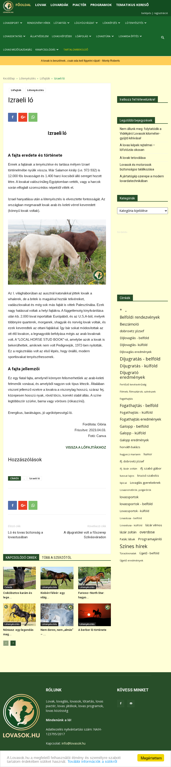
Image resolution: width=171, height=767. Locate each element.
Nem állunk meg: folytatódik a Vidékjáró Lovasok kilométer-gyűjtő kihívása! (140, 133)
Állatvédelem (39, 36)
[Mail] (130, 703)
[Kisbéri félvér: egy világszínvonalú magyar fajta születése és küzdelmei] (57, 578)
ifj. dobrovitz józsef (132, 461)
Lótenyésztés (134, 22)
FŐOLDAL (23, 4)
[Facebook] (120, 703)
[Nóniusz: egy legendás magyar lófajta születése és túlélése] (19, 614)
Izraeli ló (34, 478)
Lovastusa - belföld (131, 518)
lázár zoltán (128, 532)
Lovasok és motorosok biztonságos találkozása (137, 167)
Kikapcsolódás (45, 49)
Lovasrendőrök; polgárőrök (135, 490)
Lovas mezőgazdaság (17, 49)
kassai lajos (127, 475)
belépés (146, 13)
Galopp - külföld (133, 433)
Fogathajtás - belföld (139, 405)
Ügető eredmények (131, 560)
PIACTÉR (79, 4)
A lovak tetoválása (133, 158)
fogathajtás (126, 398)
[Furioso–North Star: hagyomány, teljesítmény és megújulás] (94, 578)
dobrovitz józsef (132, 331)
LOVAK (40, 4)
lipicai (123, 482)
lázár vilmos (153, 525)
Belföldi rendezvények (140, 317)
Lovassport (11, 22)
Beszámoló (129, 324)
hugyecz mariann (130, 454)
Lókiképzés (110, 22)
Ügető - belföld (149, 553)
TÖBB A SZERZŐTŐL (56, 557)
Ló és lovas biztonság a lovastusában (25, 534)
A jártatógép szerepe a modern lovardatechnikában (142, 178)
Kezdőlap (9, 78)
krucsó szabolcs (148, 476)
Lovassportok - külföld (134, 511)
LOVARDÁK (59, 4)
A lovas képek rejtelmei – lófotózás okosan (137, 147)
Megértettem (151, 758)
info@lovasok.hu (74, 743)
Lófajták (45, 78)
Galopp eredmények (134, 440)
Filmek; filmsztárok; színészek (138, 391)
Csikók (8, 587)
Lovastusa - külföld (131, 525)
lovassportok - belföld (136, 504)
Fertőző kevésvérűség (133, 384)
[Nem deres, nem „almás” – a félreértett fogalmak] (57, 614)
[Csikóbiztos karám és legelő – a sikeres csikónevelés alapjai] (19, 578)
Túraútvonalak (128, 553)
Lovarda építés (128, 36)
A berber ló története (92, 629)
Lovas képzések (62, 36)
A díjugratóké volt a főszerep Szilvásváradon (85, 534)
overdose (147, 532)
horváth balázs (130, 447)
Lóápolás (81, 36)
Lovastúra (103, 36)
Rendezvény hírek (38, 22)
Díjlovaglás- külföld (133, 345)
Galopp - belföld (134, 426)
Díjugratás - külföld (138, 365)
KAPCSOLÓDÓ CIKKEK (21, 557)
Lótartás (60, 22)
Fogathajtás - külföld (136, 412)
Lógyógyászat (84, 22)
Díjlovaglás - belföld (134, 338)
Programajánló (150, 539)
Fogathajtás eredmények (140, 419)
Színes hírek (133, 546)
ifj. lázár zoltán (128, 468)
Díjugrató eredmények (132, 375)
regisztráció (161, 13)
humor (148, 454)
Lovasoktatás (12, 36)
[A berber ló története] (94, 614)
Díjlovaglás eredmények (136, 352)
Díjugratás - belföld (140, 358)
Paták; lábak (127, 539)
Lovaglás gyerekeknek (145, 483)
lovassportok (129, 497)
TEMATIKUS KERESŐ (132, 4)
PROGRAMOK (101, 4)
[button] (162, 38)
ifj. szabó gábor (150, 468)
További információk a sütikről (92, 761)
